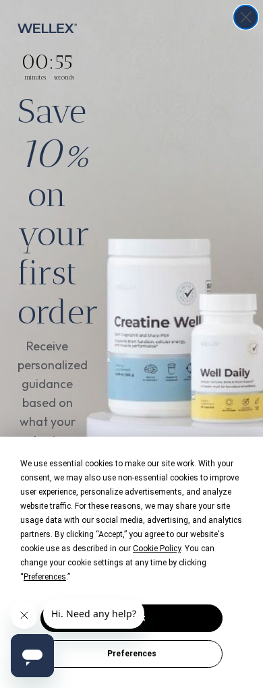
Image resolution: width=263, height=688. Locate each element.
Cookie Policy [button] (157, 548)
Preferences (131, 653)
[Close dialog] (246, 17)
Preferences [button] (45, 577)
